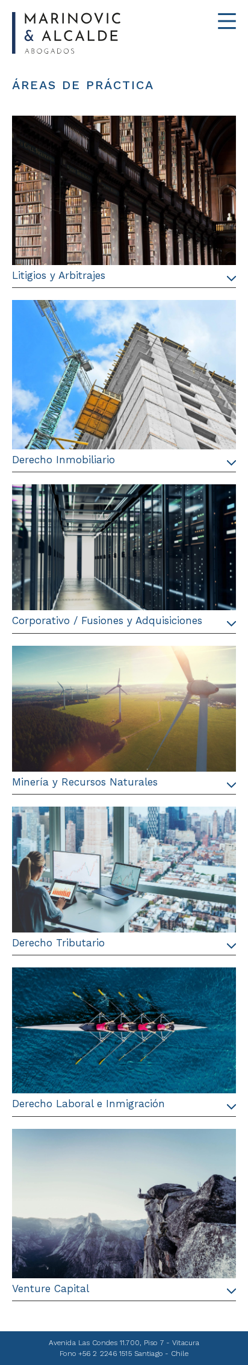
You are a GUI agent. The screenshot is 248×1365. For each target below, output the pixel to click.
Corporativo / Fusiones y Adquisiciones (107, 620)
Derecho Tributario (58, 943)
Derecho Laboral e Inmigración (88, 1104)
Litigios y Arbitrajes (58, 275)
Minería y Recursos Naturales (85, 782)
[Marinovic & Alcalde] (98, 33)
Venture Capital (50, 1288)
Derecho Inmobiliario (63, 460)
